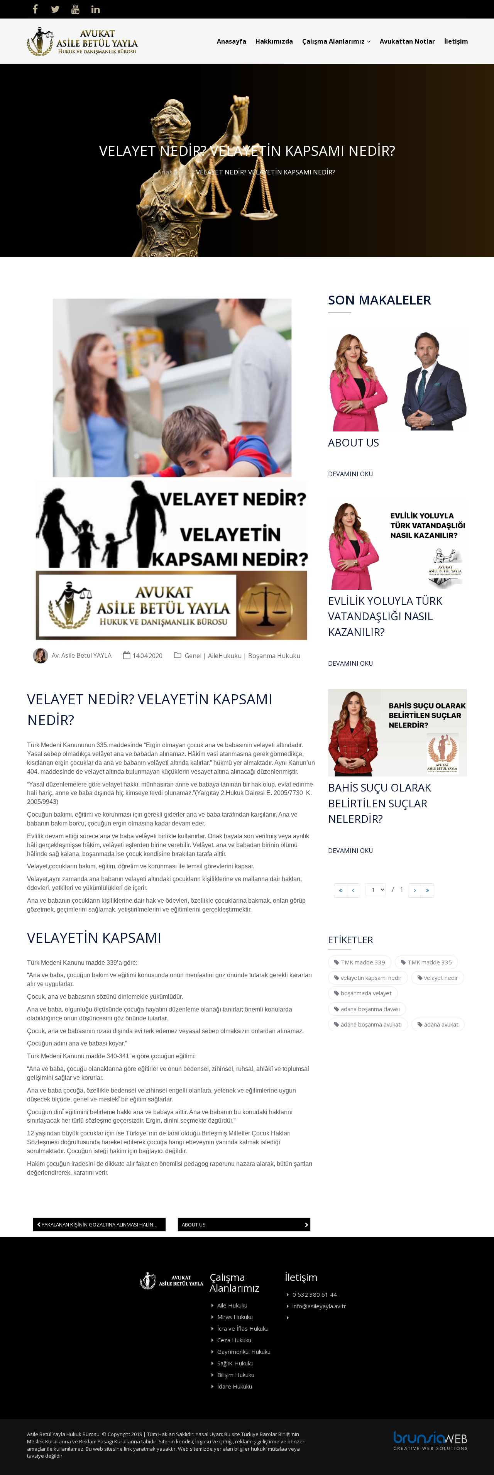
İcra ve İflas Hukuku (243, 1328)
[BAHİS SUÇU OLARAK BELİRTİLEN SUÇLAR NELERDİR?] (397, 732)
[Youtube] (75, 8)
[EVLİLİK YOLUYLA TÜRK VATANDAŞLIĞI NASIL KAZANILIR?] (397, 544)
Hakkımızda (274, 41)
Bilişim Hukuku (235, 1375)
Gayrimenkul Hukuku (244, 1351)
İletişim (456, 41)
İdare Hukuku (234, 1386)
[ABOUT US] (397, 379)
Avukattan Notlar (407, 41)
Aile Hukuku (232, 1305)
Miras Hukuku (235, 1317)
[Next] (415, 890)
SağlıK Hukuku (235, 1363)
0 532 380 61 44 (315, 1294)
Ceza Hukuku (234, 1340)
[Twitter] (55, 8)
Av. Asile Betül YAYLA (82, 655)
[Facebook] (35, 8)
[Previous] (340, 890)
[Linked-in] (95, 8)
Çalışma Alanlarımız (333, 41)
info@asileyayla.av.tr (319, 1306)
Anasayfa (231, 41)
